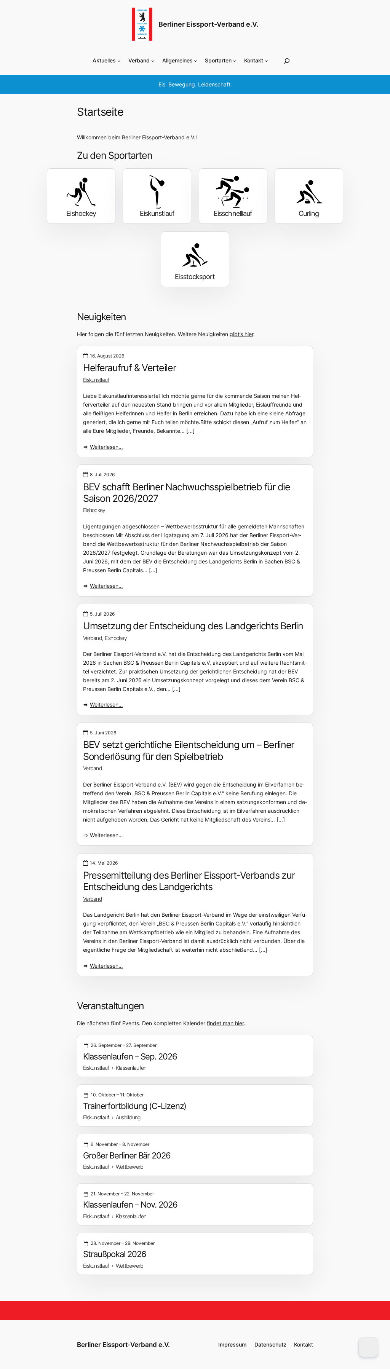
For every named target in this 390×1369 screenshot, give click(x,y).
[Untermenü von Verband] (153, 60)
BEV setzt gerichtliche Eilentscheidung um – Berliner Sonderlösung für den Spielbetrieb (188, 750)
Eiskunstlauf (96, 380)
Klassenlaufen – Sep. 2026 (130, 1056)
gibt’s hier (241, 334)
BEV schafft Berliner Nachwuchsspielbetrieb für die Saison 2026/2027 (186, 492)
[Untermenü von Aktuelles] (119, 60)
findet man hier (225, 1023)
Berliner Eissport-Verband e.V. (208, 24)
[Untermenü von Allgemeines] (195, 60)
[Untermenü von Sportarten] (235, 60)
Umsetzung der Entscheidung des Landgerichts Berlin (193, 626)
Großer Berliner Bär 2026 (127, 1155)
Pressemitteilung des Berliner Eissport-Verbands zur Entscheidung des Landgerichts (188, 881)
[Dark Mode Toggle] (368, 1347)
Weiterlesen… (106, 447)
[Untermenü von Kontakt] (266, 60)
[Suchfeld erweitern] (286, 61)
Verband (92, 638)
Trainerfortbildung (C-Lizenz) (134, 1106)
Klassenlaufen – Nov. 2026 (130, 1204)
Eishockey (94, 510)
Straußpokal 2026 (114, 1254)
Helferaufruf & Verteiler (129, 367)
